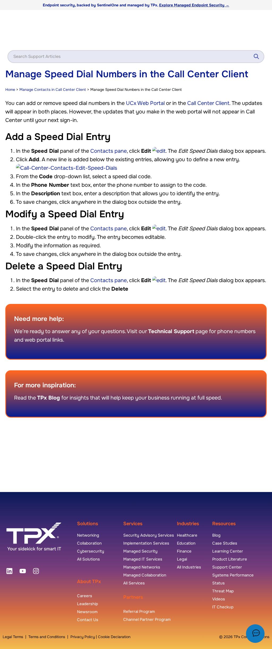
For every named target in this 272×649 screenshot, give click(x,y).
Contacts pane (108, 151)
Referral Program (139, 611)
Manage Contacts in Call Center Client (52, 89)
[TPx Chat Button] (255, 633)
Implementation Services (146, 543)
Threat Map (223, 591)
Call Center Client (208, 103)
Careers (84, 596)
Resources (224, 524)
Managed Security (140, 551)
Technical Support (171, 331)
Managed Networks (141, 567)
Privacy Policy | (84, 636)
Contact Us (87, 619)
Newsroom (87, 611)
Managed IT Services (142, 559)
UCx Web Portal (145, 103)
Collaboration (89, 543)
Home (10, 89)
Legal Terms (13, 636)
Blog (216, 535)
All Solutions (88, 559)
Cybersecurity (90, 551)
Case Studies (224, 543)
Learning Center (227, 551)
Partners (133, 597)
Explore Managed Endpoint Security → (194, 5)
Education (186, 543)
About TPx (89, 581)
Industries (188, 524)
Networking (88, 535)
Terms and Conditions (46, 636)
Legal (182, 559)
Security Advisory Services (148, 535)
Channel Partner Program (147, 619)
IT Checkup (222, 607)
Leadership (87, 603)
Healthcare (187, 535)
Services (132, 524)
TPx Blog (48, 398)
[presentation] (9, 571)
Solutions (87, 524)
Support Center (227, 567)
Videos (218, 599)
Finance (184, 551)
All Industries (189, 567)
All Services (134, 583)
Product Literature (229, 559)
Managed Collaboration (144, 575)
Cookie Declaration (114, 636)
